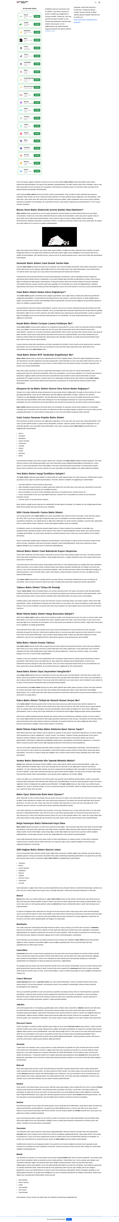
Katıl (38, 16)
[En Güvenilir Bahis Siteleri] (24, 2)
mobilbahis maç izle (50, 31)
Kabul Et (69, 1219)
